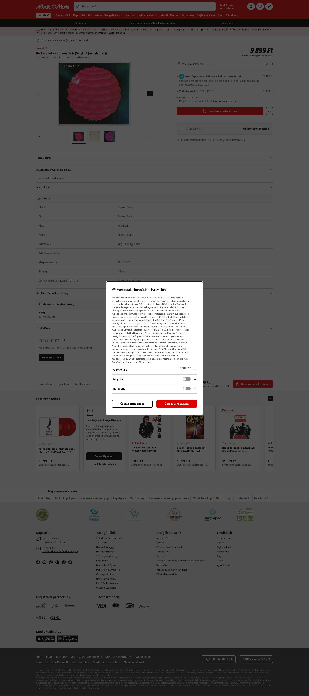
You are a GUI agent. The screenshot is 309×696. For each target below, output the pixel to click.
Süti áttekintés (145, 362)
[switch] (187, 379)
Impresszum (131, 362)
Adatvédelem (118, 362)
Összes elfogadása (177, 404)
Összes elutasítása (132, 404)
